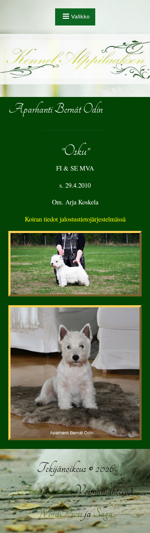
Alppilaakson (43, 490)
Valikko (80, 16)
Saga (103, 513)
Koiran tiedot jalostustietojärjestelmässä (75, 219)
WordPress (59, 513)
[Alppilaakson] (75, 59)
